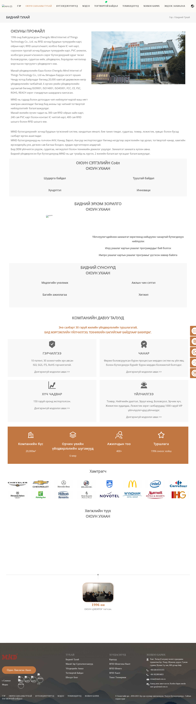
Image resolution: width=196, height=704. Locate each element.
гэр (3, 696)
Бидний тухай (182, 17)
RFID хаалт (114, 673)
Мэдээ (86, 6)
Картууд (113, 659)
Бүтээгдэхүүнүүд (67, 6)
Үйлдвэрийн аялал (74, 668)
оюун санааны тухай (20, 696)
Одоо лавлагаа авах (19, 670)
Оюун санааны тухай (39, 6)
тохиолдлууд (74, 696)
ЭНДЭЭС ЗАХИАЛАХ (174, 6)
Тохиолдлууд (131, 6)
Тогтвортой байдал (106, 6)
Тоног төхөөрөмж (117, 677)
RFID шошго (115, 668)
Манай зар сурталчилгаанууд (79, 664)
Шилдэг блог (72, 677)
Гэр (19, 6)
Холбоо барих (151, 6)
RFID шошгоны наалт (119, 664)
